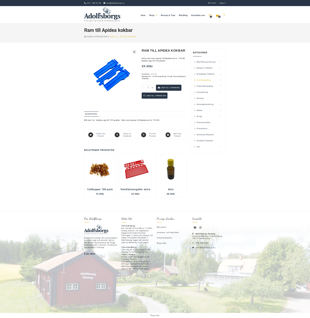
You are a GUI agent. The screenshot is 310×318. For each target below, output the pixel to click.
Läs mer (90, 253)
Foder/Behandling (205, 86)
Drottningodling (159, 76)
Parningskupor (179, 76)
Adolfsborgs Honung (206, 62)
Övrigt (169, 76)
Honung (200, 98)
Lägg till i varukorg (170, 88)
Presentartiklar (204, 122)
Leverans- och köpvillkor (168, 232)
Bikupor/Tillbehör (205, 68)
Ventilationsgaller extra (135, 189)
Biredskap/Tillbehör (206, 74)
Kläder (199, 110)
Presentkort (202, 129)
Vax (198, 147)
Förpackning (202, 92)
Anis (171, 189)
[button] (134, 52)
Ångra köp (161, 243)
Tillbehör (145, 78)
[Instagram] (200, 227)
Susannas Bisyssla (205, 135)
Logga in (222, 3)
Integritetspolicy (164, 238)
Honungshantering (205, 104)
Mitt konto (212, 3)
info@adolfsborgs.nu (205, 248)
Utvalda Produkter (205, 141)
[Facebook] (195, 227)
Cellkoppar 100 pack (100, 189)
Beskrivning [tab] (91, 114)
